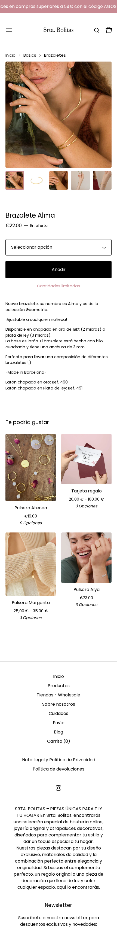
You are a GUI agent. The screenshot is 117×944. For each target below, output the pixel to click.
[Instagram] (58, 788)
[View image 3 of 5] (58, 180)
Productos (59, 686)
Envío (58, 723)
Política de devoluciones (58, 769)
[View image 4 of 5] (80, 180)
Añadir (59, 269)
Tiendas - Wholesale (58, 695)
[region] (58, 6)
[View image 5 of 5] (102, 180)
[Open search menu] (97, 30)
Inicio (10, 55)
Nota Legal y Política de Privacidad (58, 760)
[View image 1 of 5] (14, 180)
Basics (29, 55)
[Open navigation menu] (9, 30)
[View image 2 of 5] (36, 180)
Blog (58, 732)
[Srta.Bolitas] (58, 30)
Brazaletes (55, 55)
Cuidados (58, 713)
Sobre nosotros (58, 704)
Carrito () (58, 741)
